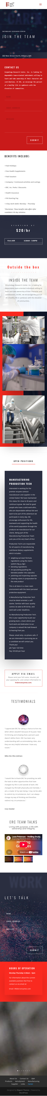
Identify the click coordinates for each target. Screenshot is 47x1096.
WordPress (23, 1093)
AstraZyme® (20, 1081)
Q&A (33, 1078)
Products (8, 1081)
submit (34, 140)
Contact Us (24, 1078)
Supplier (14, 1084)
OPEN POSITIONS (23, 461)
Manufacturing (33, 1081)
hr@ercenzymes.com (23, 682)
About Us (13, 1078)
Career (30, 1084)
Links (23, 1084)
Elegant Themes (23, 1090)
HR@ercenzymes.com (22, 989)
